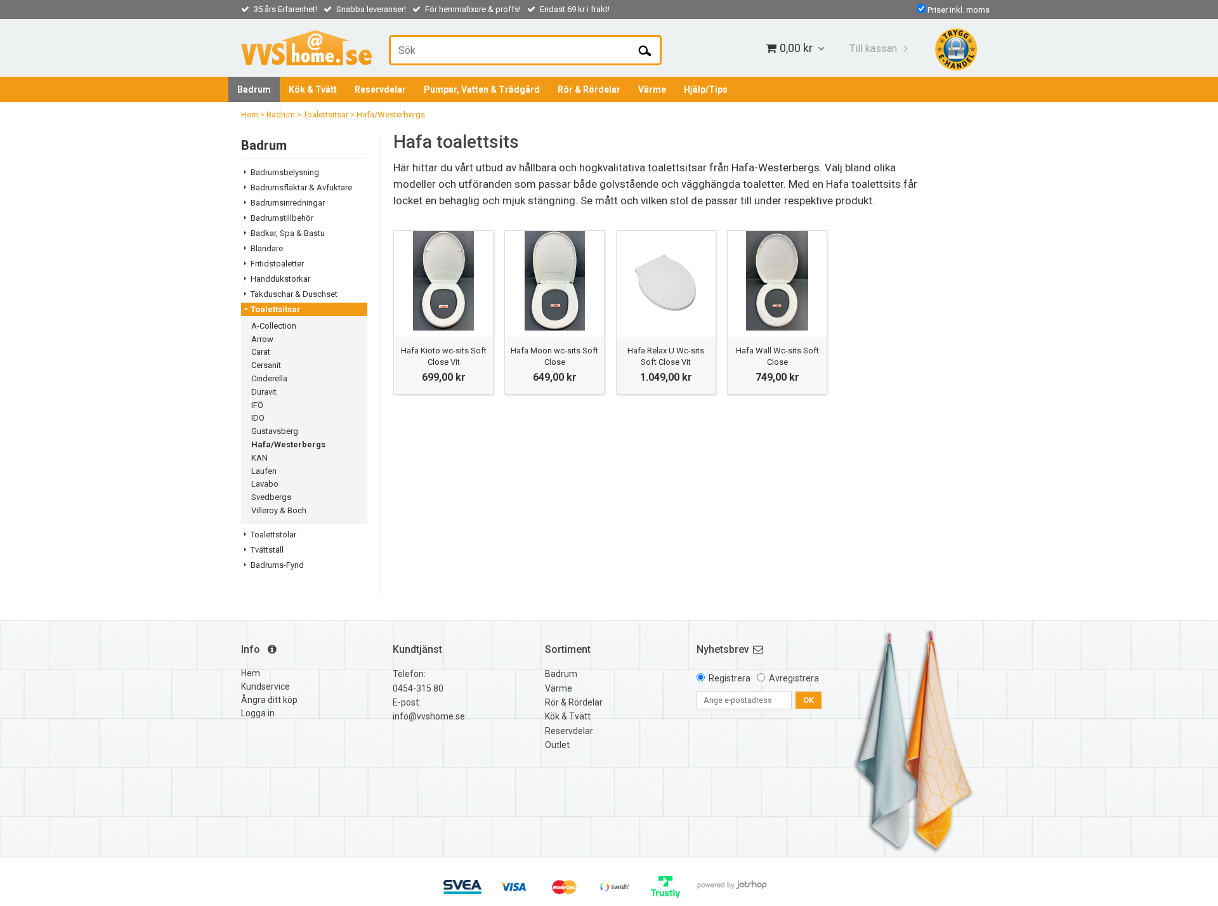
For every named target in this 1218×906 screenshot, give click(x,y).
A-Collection (273, 326)
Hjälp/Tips (706, 89)
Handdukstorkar (280, 279)
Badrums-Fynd (277, 565)
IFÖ (257, 405)
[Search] (645, 50)
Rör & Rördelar (589, 89)
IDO (258, 418)
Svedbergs (271, 497)
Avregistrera (794, 678)
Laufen (264, 471)
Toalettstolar (273, 534)
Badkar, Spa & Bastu (288, 233)
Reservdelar (380, 89)
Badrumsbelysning (285, 172)
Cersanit (266, 365)
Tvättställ (267, 550)
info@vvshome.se (429, 716)
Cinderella (269, 378)
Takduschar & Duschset (294, 294)
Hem (249, 114)
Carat (260, 352)
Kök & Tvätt (313, 89)
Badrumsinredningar (288, 202)
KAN (259, 458)
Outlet (557, 745)
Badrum (254, 89)
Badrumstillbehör (282, 218)
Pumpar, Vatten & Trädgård (482, 89)
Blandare (267, 248)
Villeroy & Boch (278, 510)
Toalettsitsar (325, 114)
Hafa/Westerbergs (391, 114)
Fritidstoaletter (277, 263)
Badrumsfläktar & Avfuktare (301, 187)
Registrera (729, 678)
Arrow (262, 339)
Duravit (264, 392)
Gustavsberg (274, 431)
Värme (652, 89)
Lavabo (264, 484)
